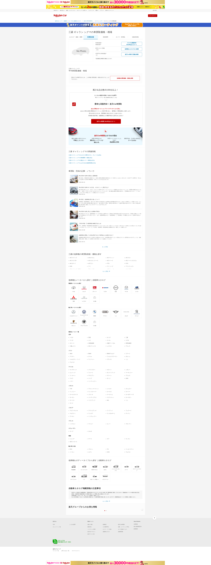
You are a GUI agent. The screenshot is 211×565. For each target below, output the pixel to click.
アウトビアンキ (92, 410)
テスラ (71, 378)
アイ (89, 266)
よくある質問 (72, 524)
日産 (89, 337)
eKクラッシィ (110, 257)
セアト (90, 452)
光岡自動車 (91, 343)
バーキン (72, 452)
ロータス (109, 391)
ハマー (71, 381)
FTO (108, 263)
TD (108, 449)
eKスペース (110, 260)
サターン (109, 369)
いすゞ (90, 340)
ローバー (128, 391)
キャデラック (73, 369)
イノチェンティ (92, 416)
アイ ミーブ (110, 266)
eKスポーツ (73, 263)
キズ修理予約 (106, 526)
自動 (135, 37)
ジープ (90, 378)
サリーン (109, 375)
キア (108, 438)
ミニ (127, 359)
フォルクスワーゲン (112, 356)
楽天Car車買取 (121, 524)
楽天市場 (154, 10)
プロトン (90, 449)
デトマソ (128, 413)
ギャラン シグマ (98, 21)
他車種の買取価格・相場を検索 (125, 78)
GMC (127, 378)
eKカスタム (91, 257)
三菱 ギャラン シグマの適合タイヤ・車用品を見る (82, 160)
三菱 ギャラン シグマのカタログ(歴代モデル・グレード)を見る (85, 155)
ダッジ (108, 378)
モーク (71, 403)
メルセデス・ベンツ (75, 359)
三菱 (127, 337)
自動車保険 (120, 531)
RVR (71, 266)
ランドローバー (92, 391)
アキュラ (128, 346)
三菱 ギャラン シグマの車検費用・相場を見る (80, 157)
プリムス (128, 375)
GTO (127, 263)
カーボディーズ (130, 394)
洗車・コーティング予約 (123, 526)
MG (108, 400)
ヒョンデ (72, 438)
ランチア (90, 413)
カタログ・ (75, 37)
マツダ (71, 340)
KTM (108, 452)
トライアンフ (91, 400)
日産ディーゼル (111, 343)
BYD (71, 449)
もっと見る (105, 246)
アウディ (72, 356)
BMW (89, 353)
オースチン (128, 397)
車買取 (90, 37)
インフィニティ (92, 381)
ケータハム (110, 394)
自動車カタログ (106, 531)
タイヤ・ (120, 37)
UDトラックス (92, 346)
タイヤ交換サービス (122, 529)
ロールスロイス (74, 394)
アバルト (72, 416)
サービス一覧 (56, 550)
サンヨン (128, 438)
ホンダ (108, 337)
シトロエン (72, 423)
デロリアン (91, 375)
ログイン (153, 15)
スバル (108, 340)
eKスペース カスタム (131, 260)
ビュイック (72, 372)
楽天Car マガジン (91, 531)
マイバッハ (91, 359)
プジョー (90, 423)
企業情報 (136, 524)
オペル (90, 356)
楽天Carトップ (58, 21)
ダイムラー (128, 388)
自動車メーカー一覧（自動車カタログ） (73, 21)
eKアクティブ (73, 257)
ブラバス (109, 359)
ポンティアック (111, 372)
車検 (105, 37)
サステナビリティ (76, 550)
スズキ (127, 340)
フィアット (110, 410)
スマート (128, 353)
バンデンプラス (92, 397)
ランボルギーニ (111, 413)
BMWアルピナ (110, 353)
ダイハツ (72, 343)
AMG (71, 353)
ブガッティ (128, 423)
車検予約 (89, 526)
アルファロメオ (74, 410)
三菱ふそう (72, 346)
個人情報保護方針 (138, 526)
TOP (54, 524)
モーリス (72, 400)
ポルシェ (128, 356)
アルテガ (72, 362)
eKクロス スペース (93, 260)
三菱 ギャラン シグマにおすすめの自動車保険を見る (82, 163)
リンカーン (72, 375)
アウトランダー (130, 266)
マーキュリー (129, 372)
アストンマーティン (93, 388)
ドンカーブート (130, 449)
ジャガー (109, 388)
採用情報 (136, 529)
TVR (71, 388)
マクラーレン (110, 397)
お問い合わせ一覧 (65, 550)
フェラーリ (128, 410)
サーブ (71, 431)
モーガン (72, 397)
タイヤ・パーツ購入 (107, 529)
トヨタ (71, 337)
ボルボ (90, 431)
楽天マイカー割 (91, 534)
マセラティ (72, 413)
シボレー (128, 369)
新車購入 (105, 524)
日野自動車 (128, 343)
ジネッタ (90, 394)
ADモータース (73, 441)
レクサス (109, 346)
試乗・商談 (90, 524)
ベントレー (72, 391)
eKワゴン (90, 263)
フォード (90, 372)
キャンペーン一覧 (57, 526)
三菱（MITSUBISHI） (88, 21)
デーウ (90, 438)
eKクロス (128, 257)
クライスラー (91, 369)
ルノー (108, 423)
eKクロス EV (73, 260)
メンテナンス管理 (91, 529)
